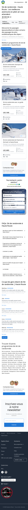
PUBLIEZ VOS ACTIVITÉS (8, 480)
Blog (2, 468)
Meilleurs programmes (5, 22)
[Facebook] (2, 472)
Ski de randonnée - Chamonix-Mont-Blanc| (12, 351)
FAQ (13, 22)
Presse (2, 451)
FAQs (15, 451)
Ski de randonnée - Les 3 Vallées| (14, 366)
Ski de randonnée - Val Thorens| (13, 355)
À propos (3, 444)
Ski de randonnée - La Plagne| (15, 362)
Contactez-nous (14, 175)
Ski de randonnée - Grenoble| (17, 369)
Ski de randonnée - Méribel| (12, 358)
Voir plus (4, 40)
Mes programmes (18, 2)
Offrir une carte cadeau (6, 457)
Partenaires (4, 447)
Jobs (2, 454)
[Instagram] (6, 472)
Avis (16, 22)
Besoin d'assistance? (22, 22)
